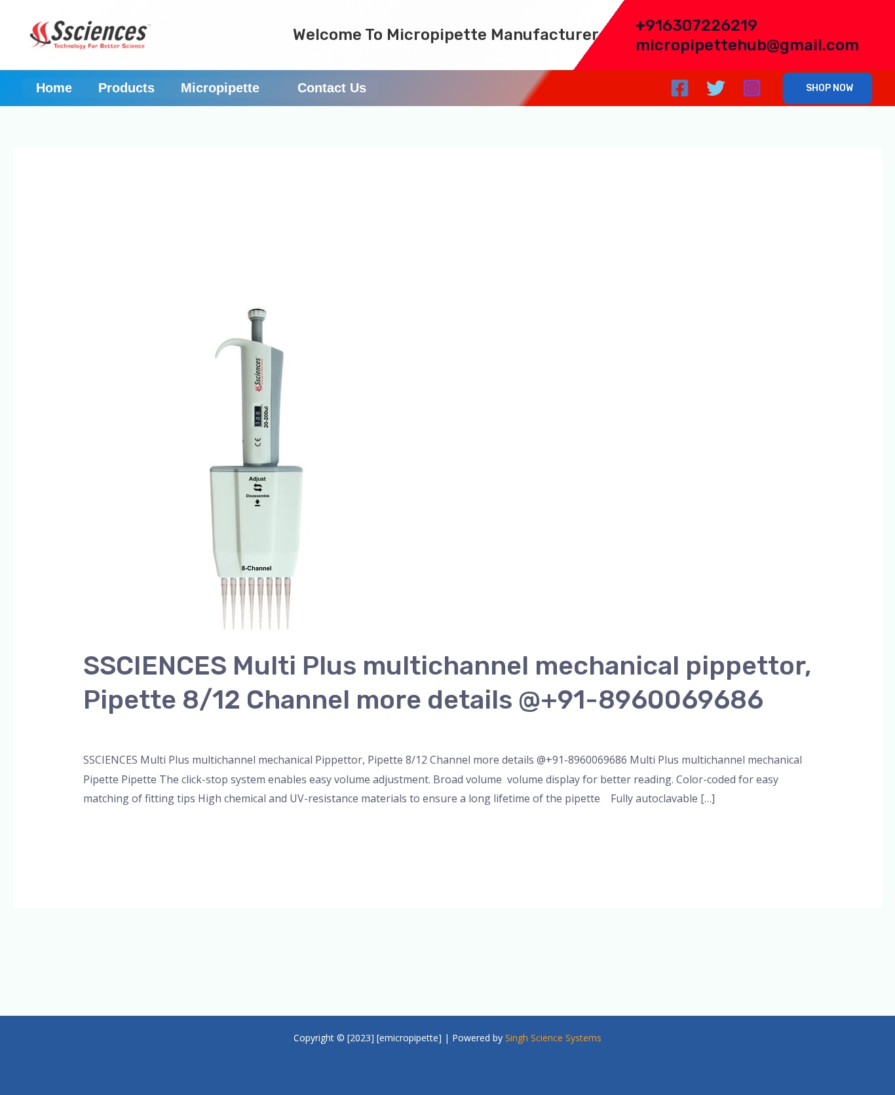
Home (54, 88)
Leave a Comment (127, 729)
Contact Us (331, 88)
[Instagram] (752, 88)
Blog (191, 729)
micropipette (239, 729)
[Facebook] (680, 88)
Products (126, 88)
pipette (294, 729)
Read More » (114, 833)
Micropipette (220, 88)
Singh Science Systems (553, 1037)
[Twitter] (716, 88)
